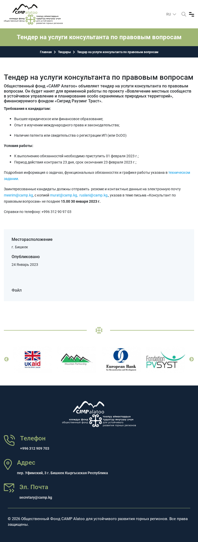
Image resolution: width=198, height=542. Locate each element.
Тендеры (64, 52)
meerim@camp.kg (18, 195)
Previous (6, 359)
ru (169, 14)
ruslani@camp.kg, (93, 195)
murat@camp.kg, (64, 195)
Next (191, 359)
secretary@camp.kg (35, 497)
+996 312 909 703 (34, 448)
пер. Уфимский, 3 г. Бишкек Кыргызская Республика (62, 473)
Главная (46, 52)
